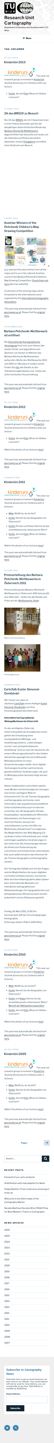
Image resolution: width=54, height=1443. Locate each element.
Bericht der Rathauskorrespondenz (26, 1005)
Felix (26, 93)
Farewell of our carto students (19, 1177)
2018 (7, 1277)
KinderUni (39, 79)
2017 (6, 1283)
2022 (7, 1253)
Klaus (23, 998)
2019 (7, 1271)
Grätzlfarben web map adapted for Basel (24, 1183)
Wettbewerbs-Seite (28, 600)
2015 (7, 1295)
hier (18, 367)
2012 (6, 1313)
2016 (7, 1289)
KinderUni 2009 (15, 1054)
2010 (7, 1325)
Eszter (12, 93)
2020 (7, 1265)
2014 (7, 1301)
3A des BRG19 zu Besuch (21, 113)
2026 (7, 1230)
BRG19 (19, 120)
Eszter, (12, 526)
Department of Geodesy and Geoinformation (24, 27)
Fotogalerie (29, 141)
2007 (7, 1343)
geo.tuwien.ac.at (12, 312)
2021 (6, 1259)
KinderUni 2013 (14, 62)
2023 (7, 1247)
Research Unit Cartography (19, 20)
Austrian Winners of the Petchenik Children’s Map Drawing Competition (21, 227)
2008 (7, 1337)
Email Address (13, 1394)
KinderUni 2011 (14, 482)
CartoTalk (19, 703)
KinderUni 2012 (14, 407)
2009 (7, 1331)
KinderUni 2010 (15, 954)
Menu (28, 38)
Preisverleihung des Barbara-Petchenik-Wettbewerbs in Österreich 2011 (23, 579)
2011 (6, 1319)
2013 (7, 1307)
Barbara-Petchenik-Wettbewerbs (21, 131)
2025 (7, 1236)
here (40, 449)
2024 (7, 1242)
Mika (11, 513)
